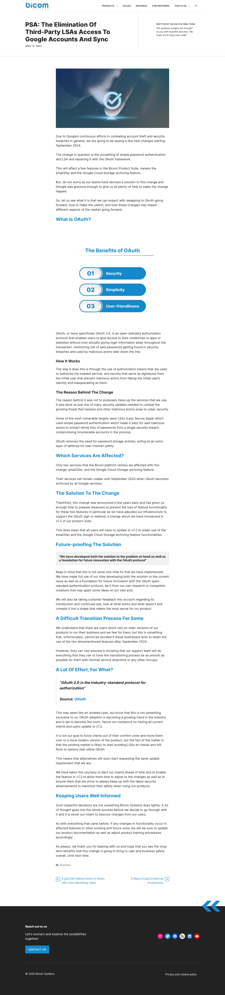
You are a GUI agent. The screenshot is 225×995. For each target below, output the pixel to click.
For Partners (161, 6)
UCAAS (127, 6)
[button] (196, 5)
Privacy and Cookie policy (181, 974)
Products (108, 6)
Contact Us (37, 949)
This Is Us (180, 6)
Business (141, 6)
